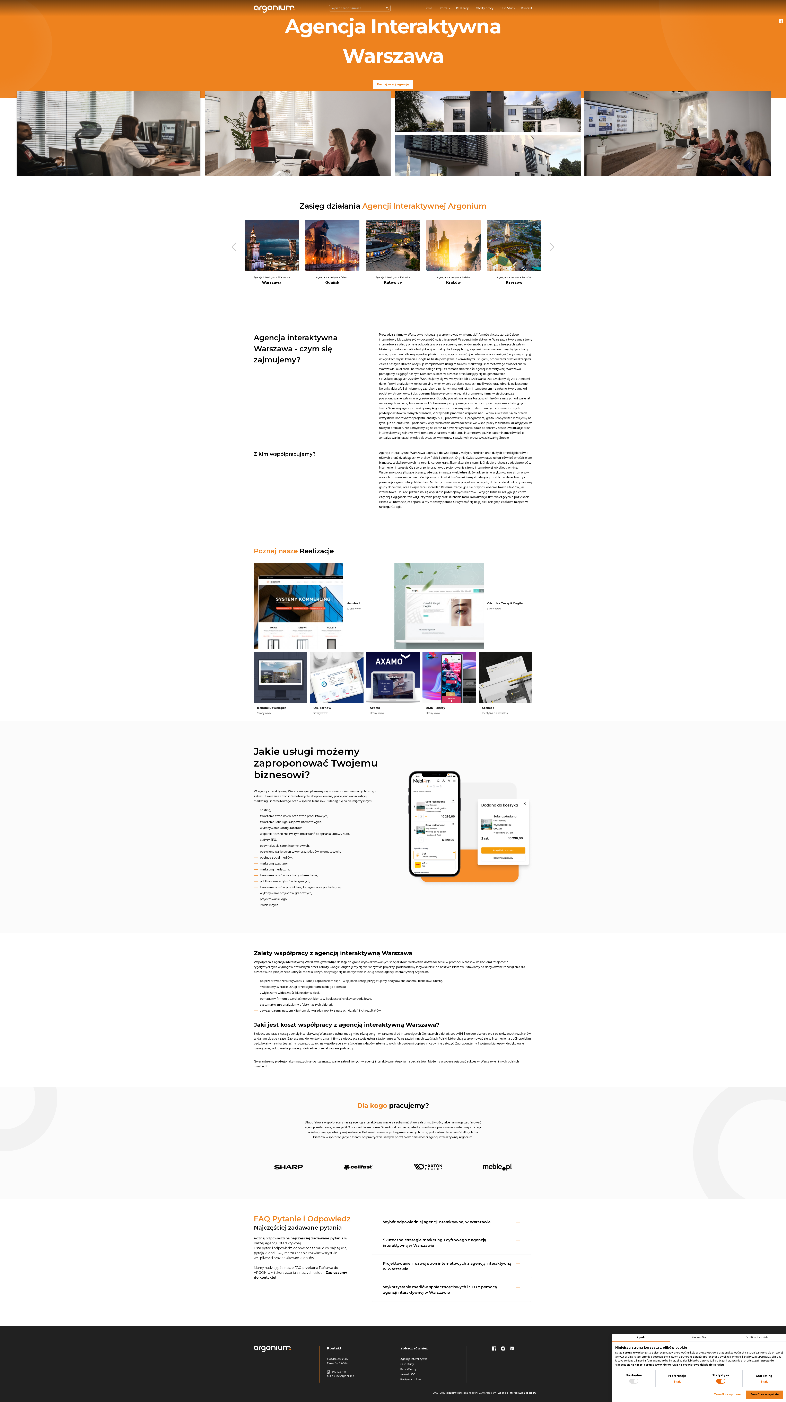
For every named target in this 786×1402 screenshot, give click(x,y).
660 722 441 (338, 1372)
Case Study (507, 8)
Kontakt (526, 8)
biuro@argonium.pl (343, 1376)
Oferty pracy (485, 8)
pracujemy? (393, 1106)
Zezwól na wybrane (727, 1394)
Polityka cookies (410, 1379)
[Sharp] (288, 1167)
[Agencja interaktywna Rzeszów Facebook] (494, 1348)
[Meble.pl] (497, 1167)
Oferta (443, 8)
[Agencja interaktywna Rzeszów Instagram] (503, 1348)
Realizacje (463, 8)
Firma (428, 8)
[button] (552, 246)
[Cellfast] (358, 1167)
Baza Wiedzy (408, 1369)
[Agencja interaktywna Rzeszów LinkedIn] (512, 1348)
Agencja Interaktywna (413, 1359)
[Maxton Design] (428, 1167)
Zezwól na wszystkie (764, 1394)
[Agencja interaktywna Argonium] (274, 8)
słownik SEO (407, 1374)
